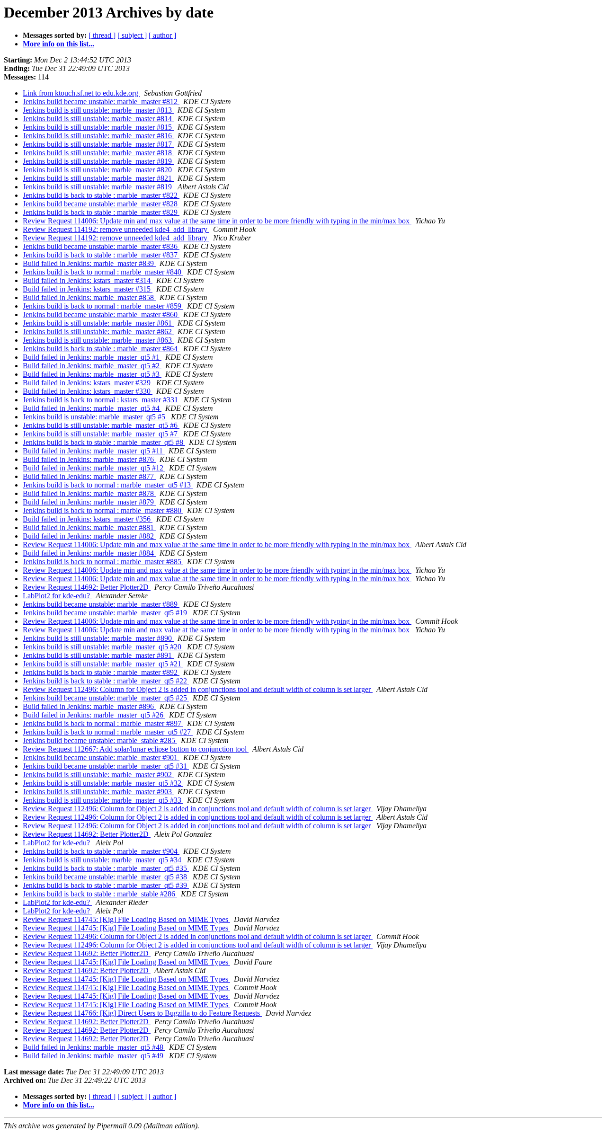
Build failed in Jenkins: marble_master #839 (89, 263)
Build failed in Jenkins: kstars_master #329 (87, 383)
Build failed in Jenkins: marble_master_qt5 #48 (94, 1047)
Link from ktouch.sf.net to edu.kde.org (81, 93)
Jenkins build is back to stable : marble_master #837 (101, 255)
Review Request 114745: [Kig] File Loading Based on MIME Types (126, 919)
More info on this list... (58, 44)
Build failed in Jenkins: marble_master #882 (89, 536)
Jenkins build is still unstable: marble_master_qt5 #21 (103, 664)
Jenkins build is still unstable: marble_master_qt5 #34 (103, 860)
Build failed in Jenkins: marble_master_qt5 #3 (92, 374)
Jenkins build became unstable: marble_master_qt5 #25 (106, 698)
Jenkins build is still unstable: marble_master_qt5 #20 (103, 647)
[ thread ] (102, 35)
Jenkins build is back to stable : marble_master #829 (101, 212)
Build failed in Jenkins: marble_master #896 (89, 706)
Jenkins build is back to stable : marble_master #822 (101, 195)
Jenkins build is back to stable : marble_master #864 (101, 349)
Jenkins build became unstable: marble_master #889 (101, 604)
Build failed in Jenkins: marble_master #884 (89, 553)
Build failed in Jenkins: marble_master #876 (89, 459)
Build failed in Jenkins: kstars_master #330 (87, 391)
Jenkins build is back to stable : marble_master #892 (101, 672)
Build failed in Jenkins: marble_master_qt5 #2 (92, 366)
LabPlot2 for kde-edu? (57, 596)
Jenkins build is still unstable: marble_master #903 (98, 792)
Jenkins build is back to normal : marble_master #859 (103, 306)
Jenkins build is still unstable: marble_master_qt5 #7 (101, 434)
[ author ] (162, 35)
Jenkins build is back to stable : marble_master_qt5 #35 (106, 868)
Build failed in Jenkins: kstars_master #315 (87, 289)
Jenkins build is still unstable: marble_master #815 (98, 127)
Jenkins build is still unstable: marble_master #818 (98, 153)
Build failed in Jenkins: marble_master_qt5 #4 (92, 408)
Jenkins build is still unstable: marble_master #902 (98, 775)
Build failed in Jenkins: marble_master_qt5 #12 (94, 468)
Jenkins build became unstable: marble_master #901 (101, 757)
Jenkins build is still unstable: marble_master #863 (98, 340)
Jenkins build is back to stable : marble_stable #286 (100, 894)
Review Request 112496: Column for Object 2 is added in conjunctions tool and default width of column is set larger (198, 689)
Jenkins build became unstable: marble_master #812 (101, 101)
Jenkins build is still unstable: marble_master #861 (98, 323)
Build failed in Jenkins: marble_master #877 (89, 476)
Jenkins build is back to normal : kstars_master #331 (101, 400)
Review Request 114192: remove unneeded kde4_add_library (116, 229)
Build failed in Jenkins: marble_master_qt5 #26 (94, 715)
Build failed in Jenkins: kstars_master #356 (87, 519)
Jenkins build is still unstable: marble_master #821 (98, 178)
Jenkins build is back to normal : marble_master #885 (103, 562)
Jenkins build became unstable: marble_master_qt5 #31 (106, 766)
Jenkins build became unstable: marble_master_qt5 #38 (106, 877)
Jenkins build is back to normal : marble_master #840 (103, 272)
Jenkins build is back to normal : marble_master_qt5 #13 (108, 485)
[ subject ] (132, 35)
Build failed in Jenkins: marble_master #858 (89, 297)
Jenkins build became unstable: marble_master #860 (101, 314)
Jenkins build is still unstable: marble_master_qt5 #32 (103, 783)
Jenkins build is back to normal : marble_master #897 (103, 723)
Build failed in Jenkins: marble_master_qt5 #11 (94, 451)
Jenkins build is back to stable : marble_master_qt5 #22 (106, 681)
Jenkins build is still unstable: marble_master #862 (98, 332)
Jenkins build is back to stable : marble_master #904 (101, 851)
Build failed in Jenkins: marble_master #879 (89, 502)
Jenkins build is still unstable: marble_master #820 (98, 170)
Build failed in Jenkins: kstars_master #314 (87, 280)
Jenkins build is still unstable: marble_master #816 (98, 136)
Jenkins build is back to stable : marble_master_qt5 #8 (104, 442)
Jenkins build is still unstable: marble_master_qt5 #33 (103, 800)
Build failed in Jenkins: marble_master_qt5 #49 (94, 1056)
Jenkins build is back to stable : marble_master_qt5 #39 (106, 885)
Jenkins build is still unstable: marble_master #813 (98, 110)
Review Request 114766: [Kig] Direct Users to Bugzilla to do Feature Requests (142, 1013)
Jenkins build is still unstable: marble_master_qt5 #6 (101, 425)
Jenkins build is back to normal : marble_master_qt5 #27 (108, 732)
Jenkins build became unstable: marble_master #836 (101, 246)
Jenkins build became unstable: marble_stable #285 (100, 740)
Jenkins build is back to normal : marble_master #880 (103, 510)
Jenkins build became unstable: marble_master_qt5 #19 (106, 613)
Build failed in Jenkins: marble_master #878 (89, 493)
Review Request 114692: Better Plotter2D (87, 587)
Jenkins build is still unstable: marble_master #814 (98, 119)
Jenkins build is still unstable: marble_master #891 (98, 655)
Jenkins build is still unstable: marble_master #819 (98, 161)
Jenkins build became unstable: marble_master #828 (101, 204)
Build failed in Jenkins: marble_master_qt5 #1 (92, 357)
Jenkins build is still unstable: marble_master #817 (98, 144)
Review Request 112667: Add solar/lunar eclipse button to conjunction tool (136, 749)
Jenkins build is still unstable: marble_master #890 (98, 638)
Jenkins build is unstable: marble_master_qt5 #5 (95, 417)
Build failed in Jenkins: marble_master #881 (89, 527)
